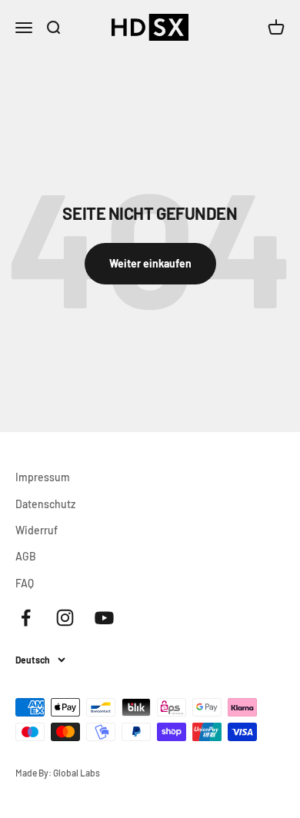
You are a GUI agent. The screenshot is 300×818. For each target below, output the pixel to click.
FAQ (24, 583)
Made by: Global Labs (57, 772)
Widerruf (36, 530)
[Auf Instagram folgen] (65, 617)
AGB (25, 556)
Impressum (42, 477)
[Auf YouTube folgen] (104, 617)
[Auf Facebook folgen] (25, 617)
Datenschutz (45, 503)
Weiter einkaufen (150, 263)
